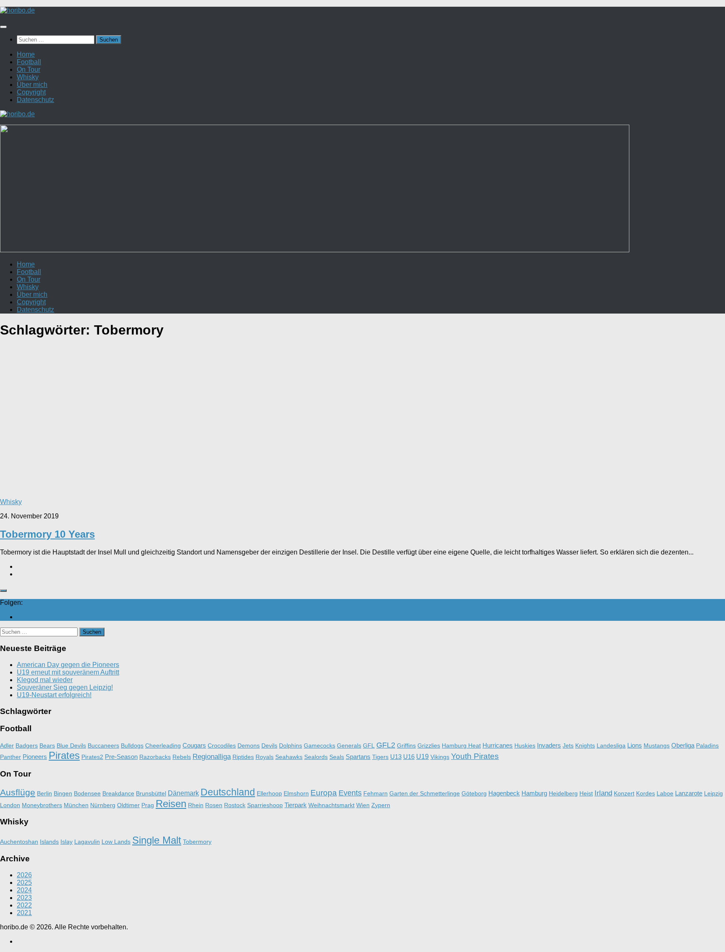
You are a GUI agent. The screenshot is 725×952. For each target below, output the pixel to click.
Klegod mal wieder (45, 679)
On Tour (28, 69)
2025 (24, 882)
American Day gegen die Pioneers (68, 664)
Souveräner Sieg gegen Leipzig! (65, 687)
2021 (24, 912)
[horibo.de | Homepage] (17, 10)
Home (26, 54)
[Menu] (3, 27)
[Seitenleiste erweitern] (3, 590)
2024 (24, 890)
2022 (24, 905)
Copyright (31, 92)
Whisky (28, 77)
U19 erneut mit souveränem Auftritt (68, 672)
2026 (24, 875)
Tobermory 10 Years (47, 534)
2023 (24, 897)
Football (29, 61)
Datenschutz (35, 99)
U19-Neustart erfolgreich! (54, 694)
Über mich (32, 84)
